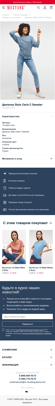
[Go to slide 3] (24, 96)
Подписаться (27, 324)
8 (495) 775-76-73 (27, 378)
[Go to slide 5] (29, 96)
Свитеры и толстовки (11, 17)
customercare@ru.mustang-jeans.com (28, 381)
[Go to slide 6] (32, 96)
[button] (4, 247)
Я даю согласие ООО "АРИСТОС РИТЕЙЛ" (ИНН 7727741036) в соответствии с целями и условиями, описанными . (28, 332)
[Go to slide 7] (35, 96)
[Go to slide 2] (21, 96)
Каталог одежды (21, 14)
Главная (5, 14)
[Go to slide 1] (18, 96)
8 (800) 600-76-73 (27, 375)
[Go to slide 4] (27, 96)
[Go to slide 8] (37, 96)
